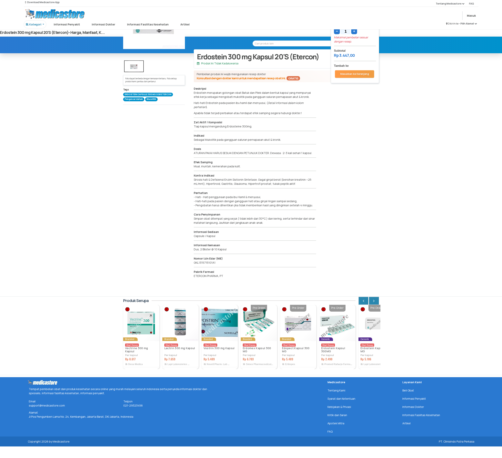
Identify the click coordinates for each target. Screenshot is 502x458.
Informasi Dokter (103, 24)
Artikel (185, 24)
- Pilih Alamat (467, 23)
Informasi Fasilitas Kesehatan (148, 24)
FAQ (471, 3)
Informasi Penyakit (67, 24)
